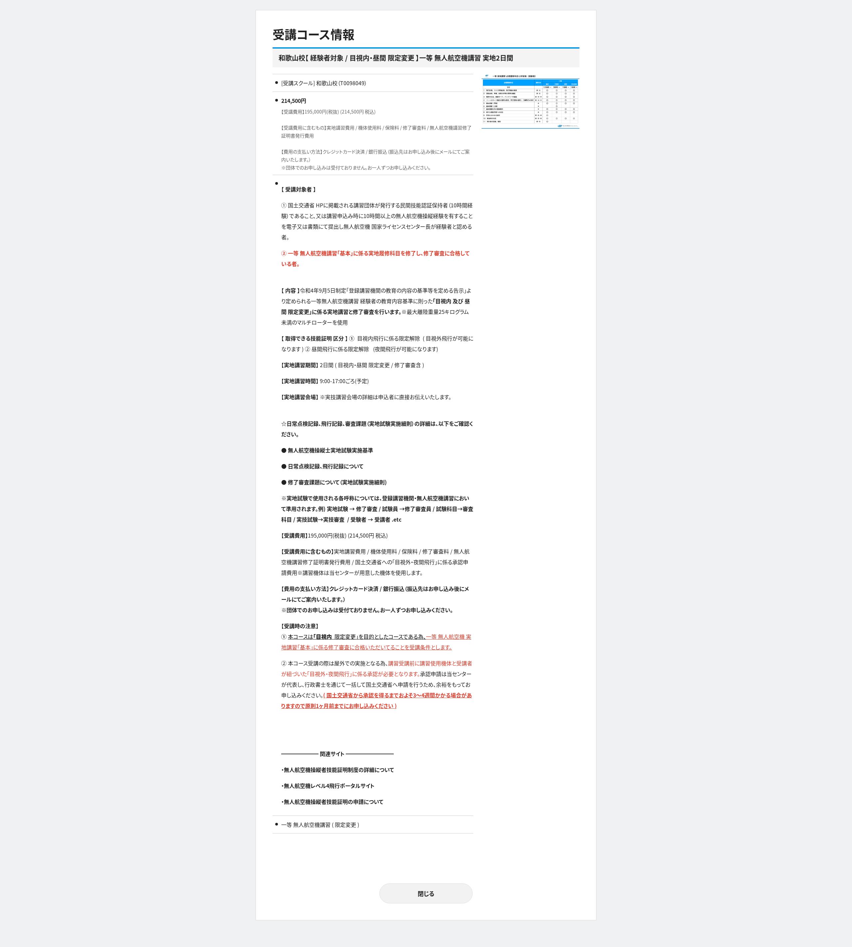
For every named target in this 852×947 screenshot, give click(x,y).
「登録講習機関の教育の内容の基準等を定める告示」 (406, 290)
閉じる (426, 893)
